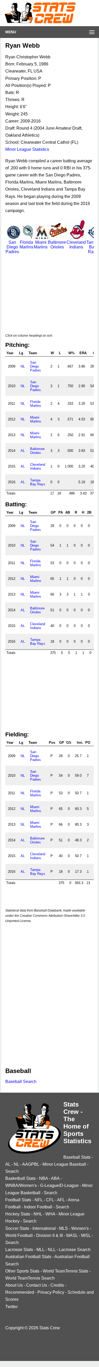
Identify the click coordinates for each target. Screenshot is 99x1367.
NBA (43, 1178)
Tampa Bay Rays (37, 482)
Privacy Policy (50, 1292)
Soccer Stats (17, 1228)
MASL (72, 1235)
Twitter (11, 1306)
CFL (50, 1200)
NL (23, 366)
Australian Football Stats (28, 1256)
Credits (57, 1285)
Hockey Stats (17, 1214)
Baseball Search (20, 1081)
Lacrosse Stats (19, 1249)
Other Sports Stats (22, 1271)
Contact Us (36, 1285)
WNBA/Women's (21, 1185)
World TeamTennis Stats (65, 1271)
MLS (63, 1228)
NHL (38, 1214)
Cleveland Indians (76, 244)
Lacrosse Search (75, 1249)
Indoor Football (38, 1207)
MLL (40, 1249)
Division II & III (49, 1235)
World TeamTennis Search (30, 1278)
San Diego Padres (12, 247)
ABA (55, 1178)
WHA (50, 1214)
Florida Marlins (26, 244)
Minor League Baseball (64, 1164)
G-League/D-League (59, 1185)
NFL (39, 1200)
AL (23, 451)
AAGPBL (30, 1164)
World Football (19, 1235)
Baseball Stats (77, 1157)
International (44, 1228)
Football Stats (18, 1200)
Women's (80, 1228)
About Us (14, 1285)
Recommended (19, 1292)
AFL (61, 1200)
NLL (51, 1249)
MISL (86, 1235)
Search (12, 1171)
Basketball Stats (20, 1178)
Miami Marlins (41, 244)
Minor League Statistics (27, 149)
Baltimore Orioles (57, 244)
